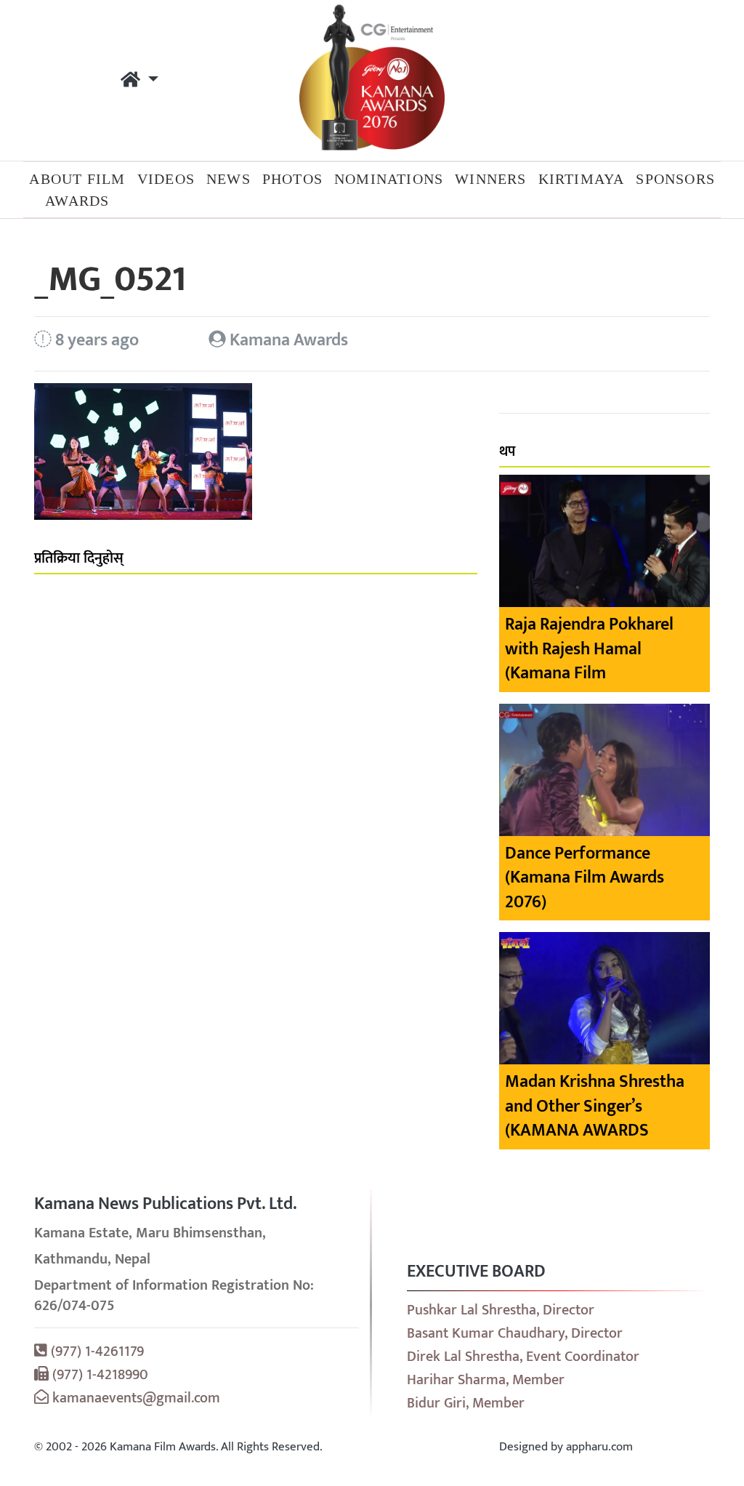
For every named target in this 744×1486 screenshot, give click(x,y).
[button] (139, 81)
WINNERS (490, 179)
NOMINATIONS (388, 179)
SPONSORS (675, 179)
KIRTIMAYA (581, 179)
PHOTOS (292, 179)
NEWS (228, 179)
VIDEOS (166, 179)
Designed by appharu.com (566, 1447)
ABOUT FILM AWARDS (77, 190)
